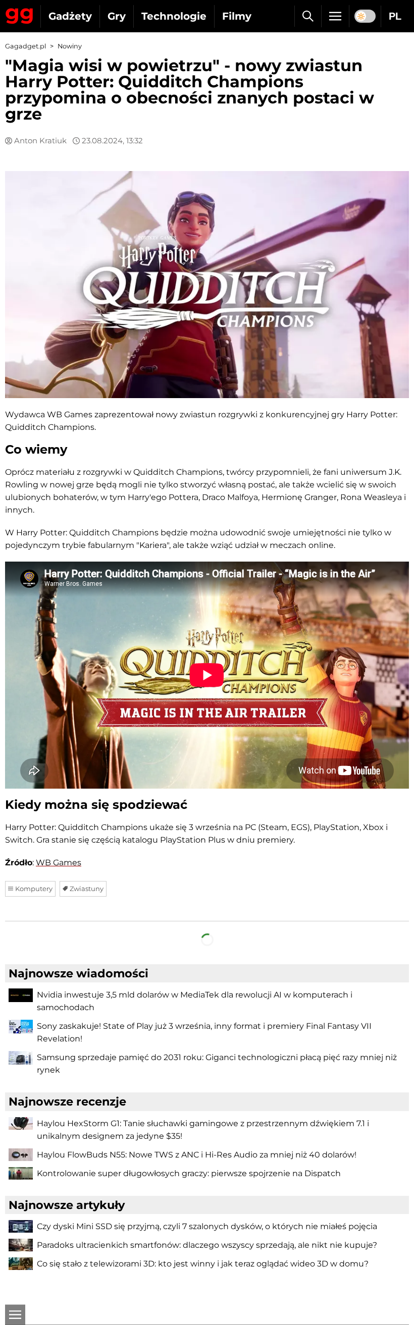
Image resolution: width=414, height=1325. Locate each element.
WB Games (58, 862)
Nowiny (70, 46)
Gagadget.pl (25, 46)
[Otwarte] (15, 1315)
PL (395, 16)
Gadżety (70, 16)
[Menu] (335, 16)
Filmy (236, 16)
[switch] (365, 16)
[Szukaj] (307, 16)
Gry (117, 16)
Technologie (173, 16)
